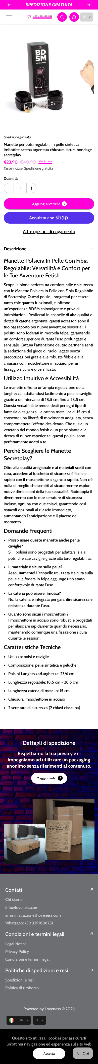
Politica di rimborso (22, 987)
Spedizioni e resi (19, 979)
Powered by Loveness (42, 1008)
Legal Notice (15, 943)
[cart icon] (74, 17)
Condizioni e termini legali (34, 934)
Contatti (14, 890)
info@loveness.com (21, 907)
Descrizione (15, 249)
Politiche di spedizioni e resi (36, 970)
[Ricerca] (62, 17)
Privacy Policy (17, 951)
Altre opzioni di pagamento (49, 231)
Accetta (49, 1053)
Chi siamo (14, 899)
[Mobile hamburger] (9, 17)
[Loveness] (39, 17)
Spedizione (32, 168)
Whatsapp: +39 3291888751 (29, 922)
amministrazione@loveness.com (33, 915)
